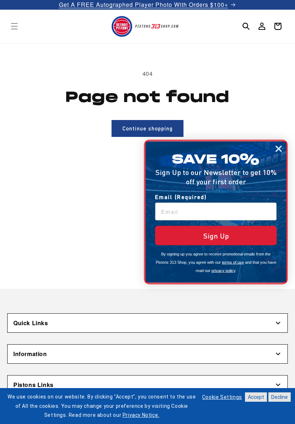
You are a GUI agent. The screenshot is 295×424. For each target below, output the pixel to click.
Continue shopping (147, 128)
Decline (279, 397)
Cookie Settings (222, 397)
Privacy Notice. (141, 415)
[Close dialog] (278, 149)
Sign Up (216, 235)
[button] (14, 26)
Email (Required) (181, 197)
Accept (256, 397)
